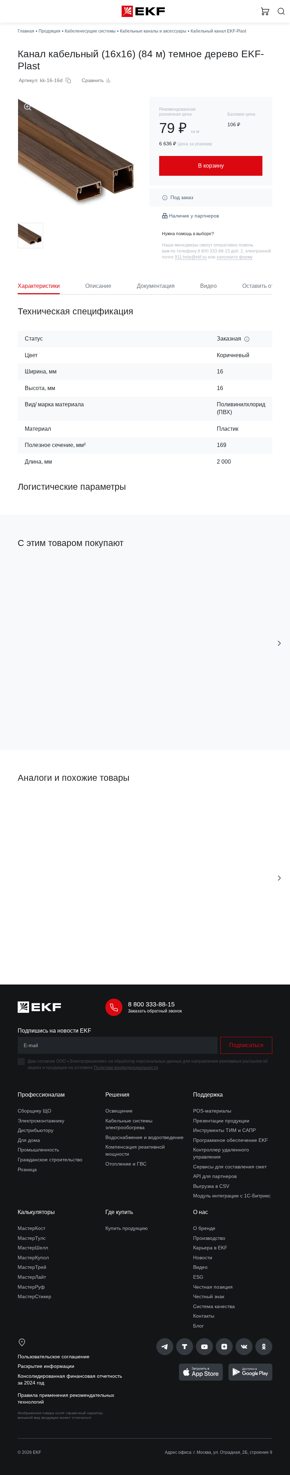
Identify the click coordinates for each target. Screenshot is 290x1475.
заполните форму (234, 257)
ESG (198, 1277)
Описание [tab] (98, 286)
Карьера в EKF (210, 1247)
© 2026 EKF (29, 1452)
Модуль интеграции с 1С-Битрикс (232, 1195)
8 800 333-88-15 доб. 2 (220, 251)
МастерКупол (33, 1257)
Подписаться (246, 1045)
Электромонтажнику (41, 1120)
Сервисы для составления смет (230, 1166)
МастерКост (31, 1228)
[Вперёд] (279, 643)
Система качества (214, 1306)
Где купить (119, 1212)
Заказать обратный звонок (155, 1011)
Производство (209, 1238)
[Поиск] (281, 11)
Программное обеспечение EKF (230, 1140)
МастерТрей (32, 1267)
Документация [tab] (156, 286)
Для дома (29, 1140)
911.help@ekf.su (191, 257)
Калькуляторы (36, 1212)
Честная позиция (213, 1287)
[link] (164, 1346)
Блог (198, 1326)
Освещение (119, 1111)
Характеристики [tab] (39, 286)
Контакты (203, 1316)
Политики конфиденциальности (126, 1067)
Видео (200, 1267)
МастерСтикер (34, 1296)
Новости (202, 1257)
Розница (27, 1169)
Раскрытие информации (46, 1366)
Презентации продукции (221, 1120)
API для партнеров (215, 1176)
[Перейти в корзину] (265, 11)
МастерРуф (31, 1287)
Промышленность (38, 1149)
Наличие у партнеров (194, 216)
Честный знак (208, 1296)
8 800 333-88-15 (151, 1004)
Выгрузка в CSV (211, 1186)
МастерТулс (32, 1238)
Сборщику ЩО (34, 1111)
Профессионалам (41, 1095)
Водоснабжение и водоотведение (144, 1137)
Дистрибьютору (35, 1130)
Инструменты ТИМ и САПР (224, 1130)
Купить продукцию (126, 1228)
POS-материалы (212, 1111)
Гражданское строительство (50, 1159)
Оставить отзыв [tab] (263, 286)
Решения (117, 1095)
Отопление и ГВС (125, 1164)
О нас (200, 1212)
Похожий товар (38, 802)
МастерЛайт (32, 1277)
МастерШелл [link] (33, 1247)
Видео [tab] (208, 286)
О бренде (204, 1228)
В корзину (76, 713)
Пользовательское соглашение (53, 1356)
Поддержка (208, 1095)
